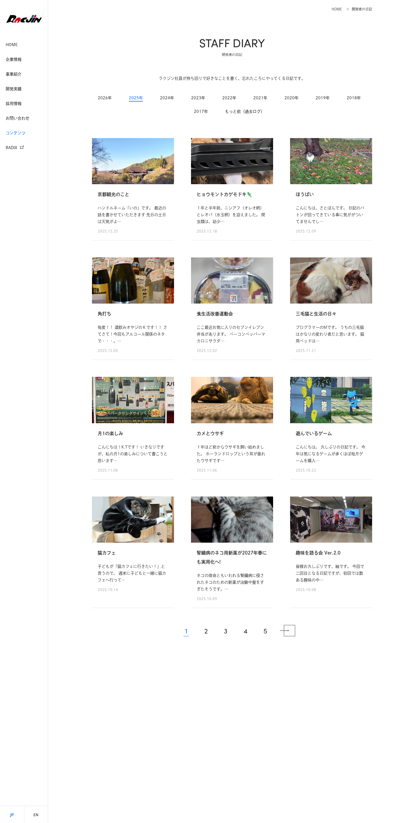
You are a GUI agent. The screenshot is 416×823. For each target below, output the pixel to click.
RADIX (11, 148)
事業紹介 (14, 74)
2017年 (201, 111)
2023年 (198, 98)
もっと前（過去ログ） (245, 111)
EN (35, 814)
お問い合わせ (17, 118)
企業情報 (14, 59)
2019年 (323, 98)
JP (12, 814)
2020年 (291, 98)
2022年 (229, 98)
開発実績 (14, 89)
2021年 (260, 98)
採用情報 (14, 104)
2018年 (354, 98)
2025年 (136, 98)
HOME (12, 45)
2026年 (105, 98)
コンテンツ (15, 133)
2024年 (167, 98)
